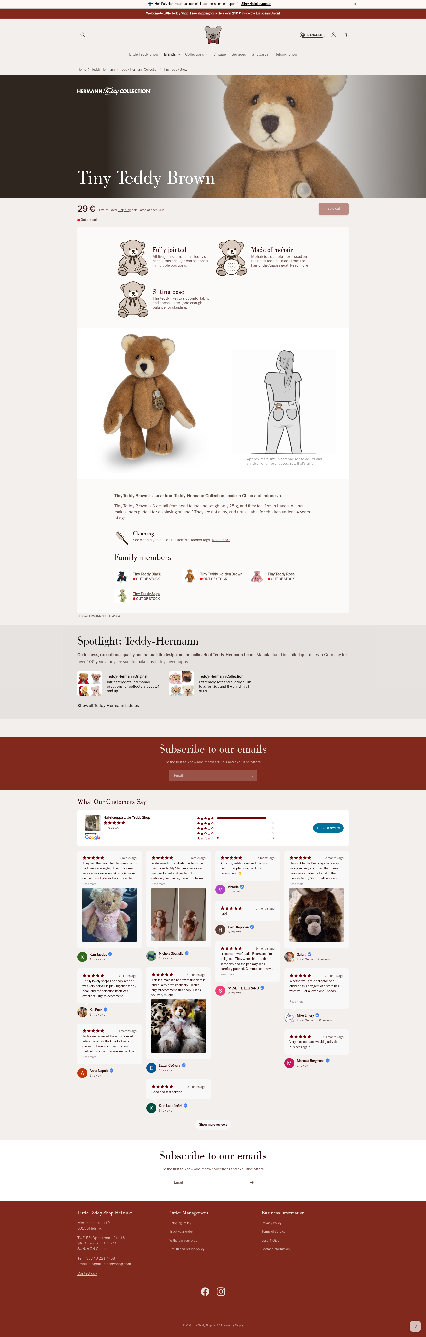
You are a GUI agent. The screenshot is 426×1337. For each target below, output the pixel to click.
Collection (139, 70)
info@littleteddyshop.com (109, 1264)
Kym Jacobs (98, 955)
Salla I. (301, 955)
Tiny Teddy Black (147, 574)
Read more (299, 265)
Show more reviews (213, 1125)
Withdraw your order (184, 1241)
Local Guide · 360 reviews (315, 1020)
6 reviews (234, 932)
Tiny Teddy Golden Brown (221, 574)
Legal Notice (270, 1241)
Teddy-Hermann (103, 70)
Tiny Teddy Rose (281, 574)
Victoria (233, 887)
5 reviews (165, 1110)
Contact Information (276, 1249)
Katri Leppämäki (170, 1106)
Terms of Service (273, 1232)
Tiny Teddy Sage (146, 594)
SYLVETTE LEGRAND (243, 988)
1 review (96, 1075)
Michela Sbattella (171, 954)
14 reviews (97, 1014)
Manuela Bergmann (310, 1061)
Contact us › (87, 1273)
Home (81, 70)
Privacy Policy (271, 1223)
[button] (82, 34)
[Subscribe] (251, 775)
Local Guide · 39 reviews (314, 959)
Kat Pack (96, 1010)
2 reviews (165, 1070)
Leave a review (328, 828)
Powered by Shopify (232, 1325)
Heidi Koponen (238, 927)
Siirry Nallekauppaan (256, 4)
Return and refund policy (186, 1249)
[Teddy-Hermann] (114, 91)
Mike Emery (305, 1016)
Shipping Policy (180, 1223)
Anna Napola (99, 1071)
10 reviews (97, 959)
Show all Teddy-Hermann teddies (108, 705)
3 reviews (165, 958)
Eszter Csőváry (169, 1066)
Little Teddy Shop (202, 1325)
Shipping (124, 210)
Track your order (181, 1232)
